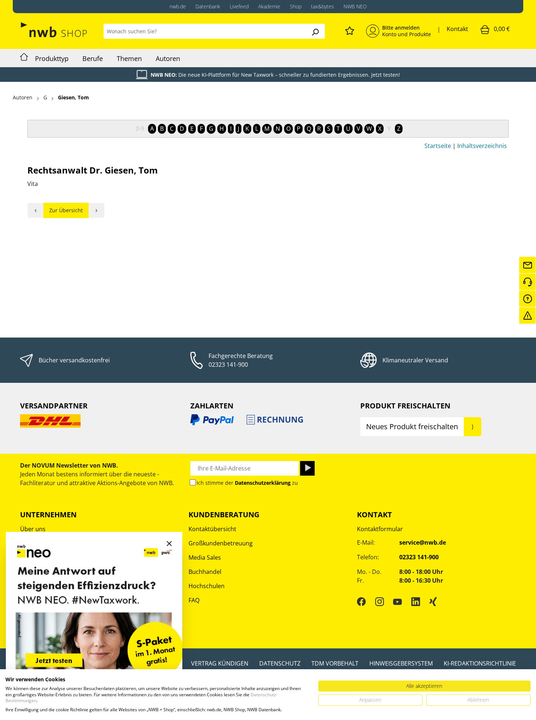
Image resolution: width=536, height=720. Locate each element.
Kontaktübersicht (212, 529)
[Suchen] (315, 31)
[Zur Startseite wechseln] (54, 29)
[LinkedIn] (415, 601)
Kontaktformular (380, 529)
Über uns (33, 529)
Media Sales (205, 557)
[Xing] (433, 601)
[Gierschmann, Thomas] (35, 210)
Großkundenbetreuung (221, 543)
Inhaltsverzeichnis (482, 146)
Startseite (437, 146)
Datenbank (207, 6)
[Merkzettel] (349, 29)
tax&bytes (322, 6)
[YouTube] (397, 601)
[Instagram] (379, 601)
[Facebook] (361, 601)
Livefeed (239, 6)
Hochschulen (207, 586)
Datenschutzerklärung (263, 482)
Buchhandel (205, 572)
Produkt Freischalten (405, 406)
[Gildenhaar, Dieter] (97, 210)
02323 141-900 (228, 365)
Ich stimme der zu (247, 482)
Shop (296, 6)
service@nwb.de (422, 542)
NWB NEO (355, 6)
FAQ (194, 600)
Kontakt (457, 29)
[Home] (24, 58)
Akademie (269, 6)
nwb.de (178, 6)
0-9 (140, 129)
